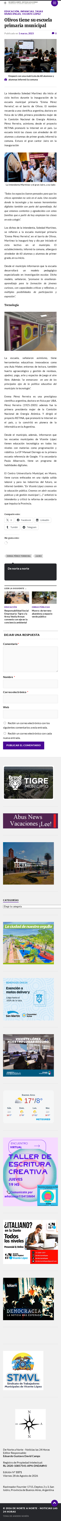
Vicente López (31, 14)
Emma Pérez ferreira (19, 556)
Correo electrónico (15, 692)
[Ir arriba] (54, 1503)
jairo (38, 556)
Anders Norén (21, 1516)
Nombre (9, 677)
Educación (11, 11)
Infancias (27, 11)
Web (6, 707)
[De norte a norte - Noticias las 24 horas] (30, 3)
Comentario (11, 644)
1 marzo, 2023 (26, 33)
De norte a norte (18, 568)
